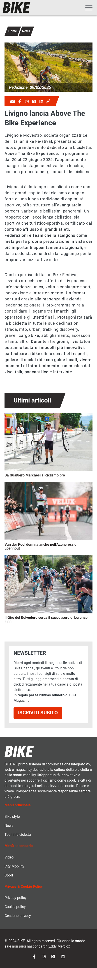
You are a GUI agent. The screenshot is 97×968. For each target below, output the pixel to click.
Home (12, 31)
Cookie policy (15, 907)
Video (9, 857)
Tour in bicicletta (18, 834)
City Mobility (14, 866)
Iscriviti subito (38, 712)
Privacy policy (16, 898)
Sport (9, 875)
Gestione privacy (18, 916)
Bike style (12, 816)
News (26, 31)
